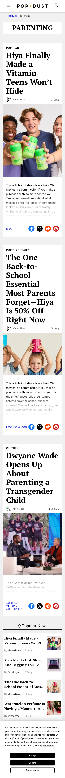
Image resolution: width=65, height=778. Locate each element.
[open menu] (8, 5)
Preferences (32, 770)
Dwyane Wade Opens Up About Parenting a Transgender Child (32, 477)
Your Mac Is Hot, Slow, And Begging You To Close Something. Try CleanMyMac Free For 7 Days (24, 663)
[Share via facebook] (31, 229)
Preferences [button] (49, 745)
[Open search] (56, 5)
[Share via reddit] (48, 229)
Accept (32, 755)
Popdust (12, 15)
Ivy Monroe (14, 716)
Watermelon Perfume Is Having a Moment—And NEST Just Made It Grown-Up (24, 706)
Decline (32, 763)
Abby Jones (18, 508)
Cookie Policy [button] (30, 742)
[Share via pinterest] (56, 229)
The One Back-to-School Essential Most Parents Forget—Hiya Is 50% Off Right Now (24, 685)
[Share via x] (40, 229)
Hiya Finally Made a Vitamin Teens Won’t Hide (22, 641)
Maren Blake (14, 650)
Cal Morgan (14, 672)
